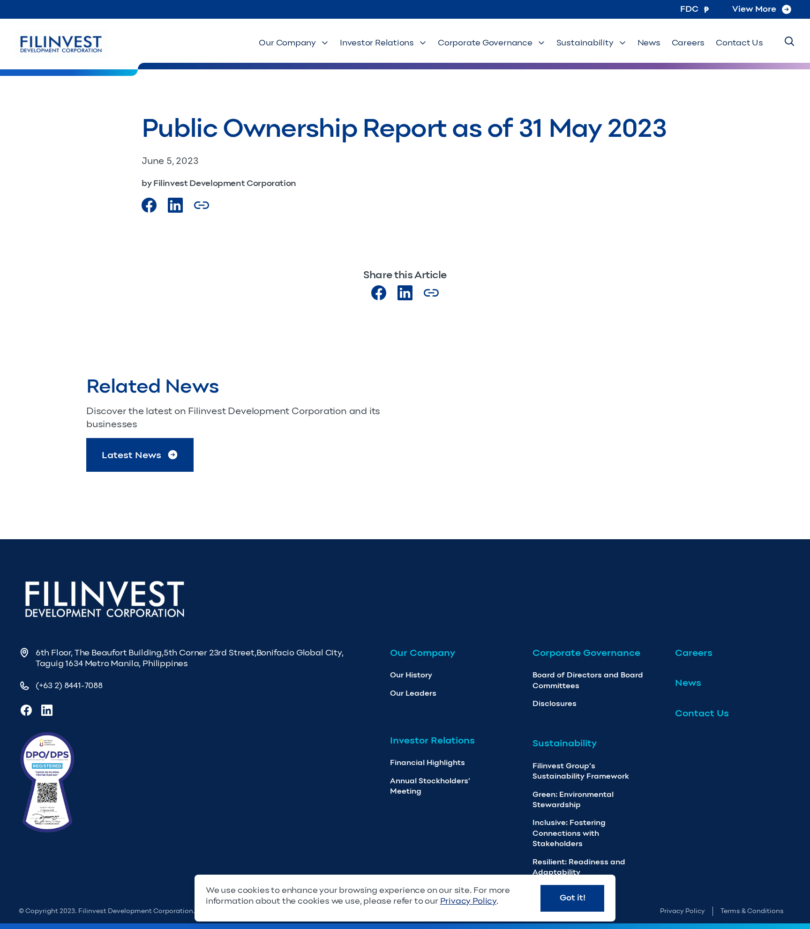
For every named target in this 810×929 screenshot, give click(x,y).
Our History (411, 674)
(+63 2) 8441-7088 (69, 685)
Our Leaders (413, 693)
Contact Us (739, 42)
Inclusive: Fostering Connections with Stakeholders (569, 833)
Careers (688, 42)
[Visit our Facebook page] (149, 205)
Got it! (572, 897)
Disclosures (554, 703)
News (649, 42)
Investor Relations (377, 42)
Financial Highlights (427, 762)
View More (754, 9)
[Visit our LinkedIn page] (405, 292)
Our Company (287, 42)
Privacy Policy (682, 911)
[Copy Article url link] (201, 205)
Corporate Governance (485, 42)
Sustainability (585, 42)
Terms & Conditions (752, 911)
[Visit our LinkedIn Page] (175, 205)
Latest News (131, 455)
